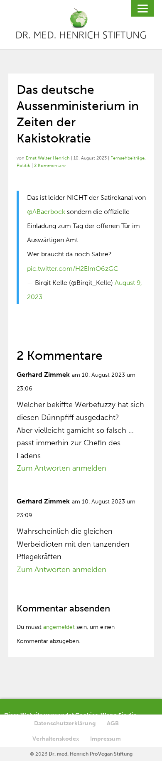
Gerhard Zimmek (43, 374)
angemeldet (59, 627)
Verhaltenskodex (55, 738)
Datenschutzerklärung (65, 723)
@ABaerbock (46, 212)
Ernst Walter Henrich (48, 158)
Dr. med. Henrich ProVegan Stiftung (91, 754)
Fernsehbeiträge (127, 158)
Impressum (105, 738)
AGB (113, 723)
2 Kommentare (50, 165)
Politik (23, 165)
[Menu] (142, 8)
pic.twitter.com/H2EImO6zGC (72, 268)
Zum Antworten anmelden (61, 468)
